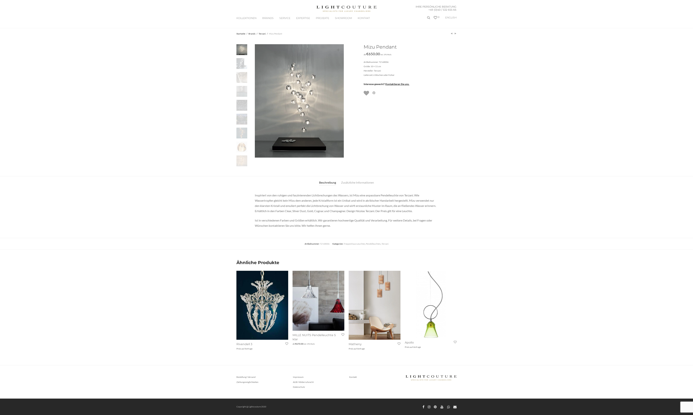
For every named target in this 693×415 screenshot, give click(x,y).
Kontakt (364, 18)
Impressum (298, 377)
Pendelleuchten (373, 243)
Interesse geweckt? (386, 84)
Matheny (355, 344)
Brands (252, 33)
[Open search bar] (429, 19)
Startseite (240, 33)
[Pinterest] (435, 406)
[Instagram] (429, 406)
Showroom (343, 18)
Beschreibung (327, 182)
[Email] (455, 406)
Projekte (322, 18)
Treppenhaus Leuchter (354, 243)
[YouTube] (442, 406)
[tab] (328, 183)
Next (338, 100)
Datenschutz (299, 387)
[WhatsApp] (448, 406)
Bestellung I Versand (246, 377)
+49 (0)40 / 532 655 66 (442, 9)
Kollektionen (246, 18)
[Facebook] (423, 406)
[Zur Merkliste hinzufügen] (367, 93)
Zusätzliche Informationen (357, 182)
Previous (259, 100)
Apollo (409, 342)
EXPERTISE (303, 18)
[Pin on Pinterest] (374, 93)
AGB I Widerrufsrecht (303, 382)
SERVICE (284, 18)
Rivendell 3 (244, 344)
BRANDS (268, 18)
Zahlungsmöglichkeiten (247, 382)
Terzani (262, 33)
